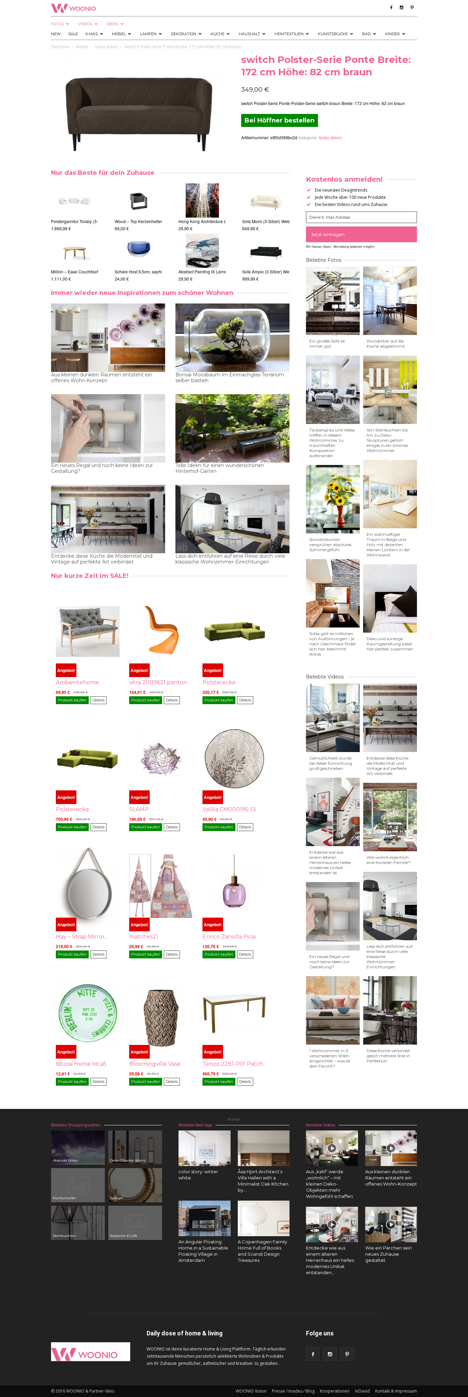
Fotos (57, 24)
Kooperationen (334, 1391)
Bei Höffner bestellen (280, 120)
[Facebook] (391, 7)
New (56, 33)
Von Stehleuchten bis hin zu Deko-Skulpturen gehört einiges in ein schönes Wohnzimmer (387, 440)
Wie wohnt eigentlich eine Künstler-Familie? (388, 860)
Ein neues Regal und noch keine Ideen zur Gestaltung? (102, 468)
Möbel (119, 33)
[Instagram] (401, 7)
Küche (217, 33)
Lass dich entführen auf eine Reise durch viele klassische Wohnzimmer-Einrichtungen (230, 559)
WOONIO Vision (251, 1391)
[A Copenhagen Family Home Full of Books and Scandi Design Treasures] (264, 1218)
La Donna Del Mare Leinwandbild (210, 221)
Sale (73, 33)
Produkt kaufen (72, 700)
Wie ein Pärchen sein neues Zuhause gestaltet (388, 1254)
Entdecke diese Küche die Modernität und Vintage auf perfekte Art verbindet (101, 559)
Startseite (60, 47)
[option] (74, 232)
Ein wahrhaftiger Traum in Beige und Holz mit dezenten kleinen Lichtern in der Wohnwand (388, 544)
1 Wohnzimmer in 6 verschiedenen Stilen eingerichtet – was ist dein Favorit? (329, 1058)
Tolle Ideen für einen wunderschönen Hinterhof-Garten (219, 468)
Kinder (392, 33)
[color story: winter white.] (204, 1148)
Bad (366, 33)
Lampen (148, 33)
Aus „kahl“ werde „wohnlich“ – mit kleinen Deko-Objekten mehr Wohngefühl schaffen (329, 1184)
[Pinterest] (412, 7)
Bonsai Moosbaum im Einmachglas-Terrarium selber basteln (229, 378)
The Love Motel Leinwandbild (206, 271)
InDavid (362, 1391)
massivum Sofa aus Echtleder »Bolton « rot (282, 221)
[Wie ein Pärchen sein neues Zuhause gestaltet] (391, 1224)
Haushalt (249, 33)
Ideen (112, 24)
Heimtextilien (289, 33)
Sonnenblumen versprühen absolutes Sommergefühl (330, 544)
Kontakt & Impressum (396, 1391)
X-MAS (91, 33)
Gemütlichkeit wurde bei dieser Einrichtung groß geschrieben (330, 763)
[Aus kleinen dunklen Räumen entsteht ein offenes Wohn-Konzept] (391, 1148)
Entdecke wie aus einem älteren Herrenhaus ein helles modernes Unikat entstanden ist (330, 862)
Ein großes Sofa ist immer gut (327, 343)
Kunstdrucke (333, 33)
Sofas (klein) (106, 47)
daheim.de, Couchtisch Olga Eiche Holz (88, 271)
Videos (85, 24)
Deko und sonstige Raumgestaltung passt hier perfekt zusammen (390, 643)
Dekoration (183, 33)
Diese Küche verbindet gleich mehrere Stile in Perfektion (388, 1055)
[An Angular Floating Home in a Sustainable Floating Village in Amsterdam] (204, 1218)
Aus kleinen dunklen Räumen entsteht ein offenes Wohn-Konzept (101, 378)
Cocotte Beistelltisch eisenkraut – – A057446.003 (97, 221)
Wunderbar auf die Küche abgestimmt (386, 343)
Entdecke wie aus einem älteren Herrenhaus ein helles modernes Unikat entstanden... (330, 1260)
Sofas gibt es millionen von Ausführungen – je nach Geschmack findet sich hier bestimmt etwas (332, 644)
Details (98, 700)
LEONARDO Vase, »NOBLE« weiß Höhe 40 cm (159, 221)
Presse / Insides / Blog (293, 1391)
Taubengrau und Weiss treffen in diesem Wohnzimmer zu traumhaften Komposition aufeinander (332, 442)
